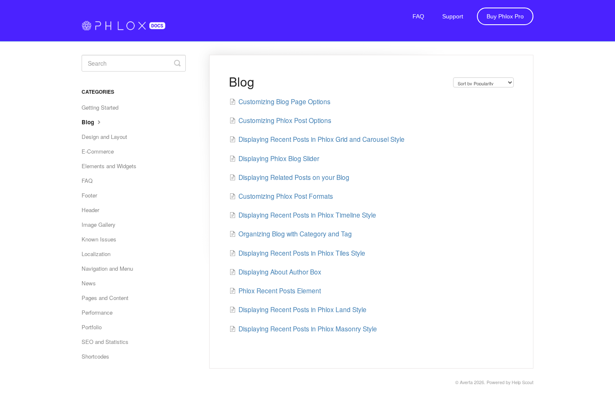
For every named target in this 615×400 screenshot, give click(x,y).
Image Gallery (98, 224)
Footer (89, 195)
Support (452, 16)
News (89, 283)
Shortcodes (95, 356)
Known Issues (99, 239)
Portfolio (92, 327)
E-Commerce (98, 151)
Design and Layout (104, 137)
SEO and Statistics (105, 342)
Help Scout (522, 382)
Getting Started (100, 107)
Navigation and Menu (107, 268)
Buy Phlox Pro (505, 16)
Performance (97, 312)
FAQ (418, 16)
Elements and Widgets (109, 166)
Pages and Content (105, 298)
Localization (96, 254)
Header (90, 210)
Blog (89, 122)
